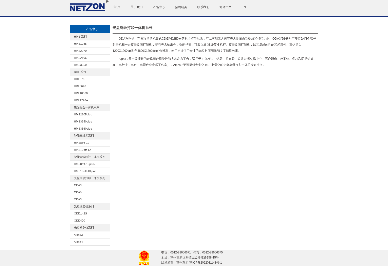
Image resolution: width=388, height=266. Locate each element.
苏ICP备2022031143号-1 (205, 262)
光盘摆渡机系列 (84, 206)
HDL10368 (81, 93)
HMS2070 (80, 50)
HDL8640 (80, 86)
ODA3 (78, 199)
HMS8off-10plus (84, 164)
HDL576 (79, 79)
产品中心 (159, 7)
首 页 (117, 7)
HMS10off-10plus (85, 171)
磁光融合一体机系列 (86, 107)
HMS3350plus (83, 121)
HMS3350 (80, 64)
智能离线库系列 (84, 135)
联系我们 (203, 7)
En (244, 7)
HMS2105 (80, 57)
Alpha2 (78, 234)
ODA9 (78, 185)
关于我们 (137, 7)
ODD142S (80, 213)
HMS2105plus (83, 114)
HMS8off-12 (81, 142)
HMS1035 (80, 43)
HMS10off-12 (82, 149)
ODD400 (79, 220)
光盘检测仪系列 (84, 227)
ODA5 (78, 192)
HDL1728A (81, 100)
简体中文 (225, 7)
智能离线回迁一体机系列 (89, 156)
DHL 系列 (80, 72)
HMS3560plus (83, 128)
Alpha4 (78, 241)
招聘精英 (181, 7)
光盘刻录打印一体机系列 (89, 178)
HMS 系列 (80, 36)
